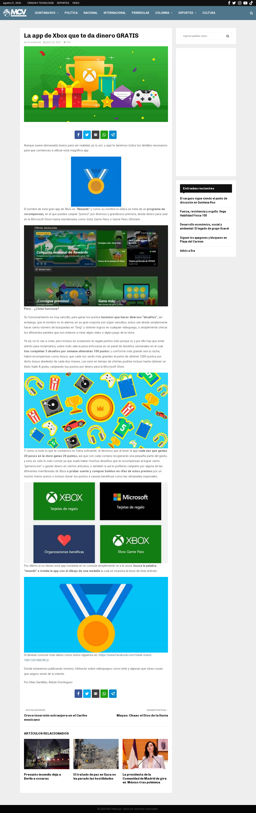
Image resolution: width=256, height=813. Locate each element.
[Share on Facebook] (78, 135)
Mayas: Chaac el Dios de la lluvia (142, 715)
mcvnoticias (34, 42)
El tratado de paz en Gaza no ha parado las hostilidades (94, 776)
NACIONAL (91, 12)
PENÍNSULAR (140, 12)
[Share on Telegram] (113, 135)
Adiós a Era (187, 250)
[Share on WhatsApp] (104, 135)
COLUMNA (162, 12)
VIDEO (75, 3)
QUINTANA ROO (45, 12)
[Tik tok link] (251, 3)
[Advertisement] (206, 112)
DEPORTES (63, 3)
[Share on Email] (95, 135)
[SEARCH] (227, 36)
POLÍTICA (71, 12)
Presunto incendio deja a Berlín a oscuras (42, 776)
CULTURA (208, 12)
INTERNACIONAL (115, 12)
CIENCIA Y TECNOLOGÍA (40, 3)
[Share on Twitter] (87, 135)
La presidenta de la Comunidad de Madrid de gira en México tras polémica (145, 778)
